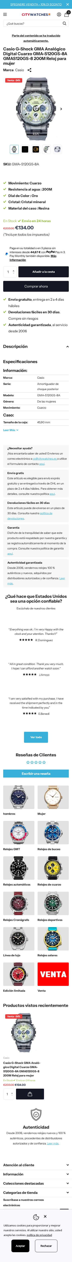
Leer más (53, 1143)
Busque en (64, 23)
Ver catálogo (5, 14)
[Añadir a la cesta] (30, 1094)
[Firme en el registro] (59, 14)
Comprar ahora (36, 286)
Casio (19, 70)
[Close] (55, 1216)
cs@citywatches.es (45, 458)
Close (67, 4)
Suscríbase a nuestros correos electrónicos (23, 1202)
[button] (61, 109)
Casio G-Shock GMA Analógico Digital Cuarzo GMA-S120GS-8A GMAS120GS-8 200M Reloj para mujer (21, 1069)
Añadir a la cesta (43, 272)
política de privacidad (39, 1235)
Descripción (15, 346)
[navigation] (14, 149)
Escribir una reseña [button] (36, 774)
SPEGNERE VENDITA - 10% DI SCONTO (36, 4)
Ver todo (36, 737)
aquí (41, 464)
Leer (9, 430)
